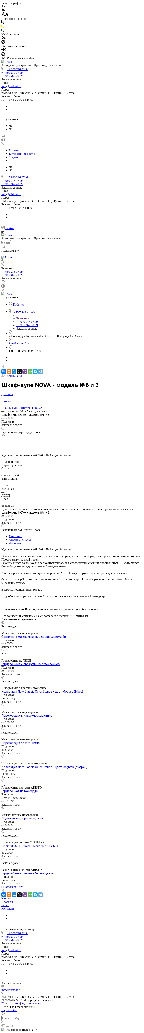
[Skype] (35, 371)
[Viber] (24, 371)
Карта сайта (9, 1010)
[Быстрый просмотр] (3, 623)
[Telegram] (10, 129)
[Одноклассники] (9, 371)
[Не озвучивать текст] (3, 55)
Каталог (7, 898)
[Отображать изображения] (4, 38)
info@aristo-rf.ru (11, 86)
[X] (19, 371)
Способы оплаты (20, 539)
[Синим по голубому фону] (3, 31)
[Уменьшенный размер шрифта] (3, 6)
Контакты (8, 908)
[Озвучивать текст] (4, 50)
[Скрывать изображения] (3, 42)
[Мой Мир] (14, 371)
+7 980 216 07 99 (17, 69)
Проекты (7, 901)
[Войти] (3, 140)
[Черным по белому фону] (3, 22)
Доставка (15, 543)
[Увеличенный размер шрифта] (5, 15)
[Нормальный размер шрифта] (4, 10)
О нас (5, 905)
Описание (15, 536)
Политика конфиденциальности (22, 1003)
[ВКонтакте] (10, 125)
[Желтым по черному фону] (3, 27)
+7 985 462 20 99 (12, 76)
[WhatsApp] (30, 371)
